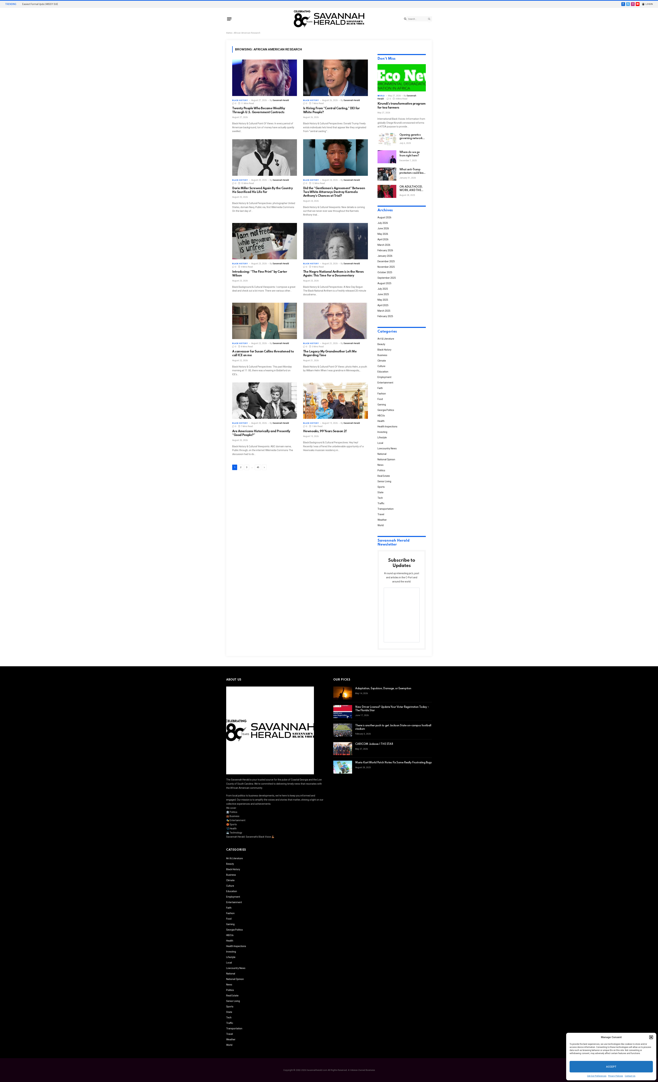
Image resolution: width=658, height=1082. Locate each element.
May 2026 (382, 234)
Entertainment (385, 382)
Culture (381, 366)
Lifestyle (382, 437)
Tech (380, 497)
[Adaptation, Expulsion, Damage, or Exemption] (342, 693)
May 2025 (382, 299)
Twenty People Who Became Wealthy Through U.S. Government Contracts (258, 110)
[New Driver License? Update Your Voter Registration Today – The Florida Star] (342, 711)
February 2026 (385, 250)
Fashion (381, 393)
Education (382, 371)
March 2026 (383, 245)
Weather (382, 519)
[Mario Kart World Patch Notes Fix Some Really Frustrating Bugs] (342, 767)
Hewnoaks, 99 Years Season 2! (325, 431)
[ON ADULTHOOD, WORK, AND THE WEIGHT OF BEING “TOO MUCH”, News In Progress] (386, 191)
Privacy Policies (615, 1076)
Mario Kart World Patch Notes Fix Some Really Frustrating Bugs (393, 762)
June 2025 (383, 294)
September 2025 (386, 277)
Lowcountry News (387, 448)
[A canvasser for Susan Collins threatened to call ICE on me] (264, 321)
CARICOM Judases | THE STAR (374, 744)
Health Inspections (387, 426)
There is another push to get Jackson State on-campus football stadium (393, 727)
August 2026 (384, 217)
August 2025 (384, 283)
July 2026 (382, 223)
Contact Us (630, 1076)
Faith (380, 388)
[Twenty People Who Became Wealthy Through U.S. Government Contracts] (264, 78)
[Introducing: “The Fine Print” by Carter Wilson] (264, 241)
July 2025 (382, 288)
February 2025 (385, 316)
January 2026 (384, 256)
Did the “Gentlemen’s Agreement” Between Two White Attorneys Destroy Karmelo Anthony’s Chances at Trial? (334, 192)
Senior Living (384, 481)
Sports (381, 487)
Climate (381, 360)
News (380, 465)
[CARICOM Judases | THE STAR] (342, 748)
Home (229, 33)
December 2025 (386, 261)
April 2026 (382, 239)
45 (258, 467)
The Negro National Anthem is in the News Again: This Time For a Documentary (333, 273)
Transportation (385, 508)
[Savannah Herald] (329, 19)
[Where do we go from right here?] (386, 156)
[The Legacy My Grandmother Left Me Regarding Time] (335, 321)
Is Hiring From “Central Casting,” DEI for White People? (331, 110)
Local (380, 443)
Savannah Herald (281, 100)
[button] (651, 1037)
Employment (384, 377)
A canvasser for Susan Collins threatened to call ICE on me (263, 353)
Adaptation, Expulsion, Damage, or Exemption (383, 688)
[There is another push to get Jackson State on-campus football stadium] (342, 730)
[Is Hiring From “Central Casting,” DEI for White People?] (335, 78)
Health (381, 421)
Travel (380, 514)
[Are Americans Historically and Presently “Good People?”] (264, 400)
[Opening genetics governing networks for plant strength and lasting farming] (386, 139)
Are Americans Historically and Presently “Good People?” (261, 433)
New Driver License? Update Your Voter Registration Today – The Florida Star (392, 709)
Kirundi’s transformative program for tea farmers (401, 105)
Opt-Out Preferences (596, 1076)
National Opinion (386, 459)
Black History (240, 100)
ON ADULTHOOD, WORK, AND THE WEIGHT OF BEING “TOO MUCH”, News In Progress (412, 189)
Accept (611, 1066)
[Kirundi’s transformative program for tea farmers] (401, 77)
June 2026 (383, 228)
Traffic (380, 503)
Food (380, 399)
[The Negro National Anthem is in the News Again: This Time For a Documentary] (335, 241)
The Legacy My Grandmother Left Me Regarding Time (330, 353)
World (381, 96)
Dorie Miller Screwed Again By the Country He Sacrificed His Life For (262, 190)
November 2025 (386, 266)
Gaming (381, 404)
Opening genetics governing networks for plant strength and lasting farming (411, 137)
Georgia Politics (385, 410)
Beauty (381, 344)
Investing (382, 432)
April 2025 (382, 305)
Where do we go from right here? (409, 154)
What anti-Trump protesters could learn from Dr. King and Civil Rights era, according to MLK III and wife (412, 171)
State (380, 492)
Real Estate (383, 476)
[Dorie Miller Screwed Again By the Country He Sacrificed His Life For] (264, 157)
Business (382, 355)
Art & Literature (385, 338)
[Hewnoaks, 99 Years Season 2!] (335, 400)
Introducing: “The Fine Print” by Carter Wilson (259, 273)
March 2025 (383, 310)
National (381, 454)
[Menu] (229, 19)
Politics (381, 470)
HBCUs (381, 415)
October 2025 (384, 272)
